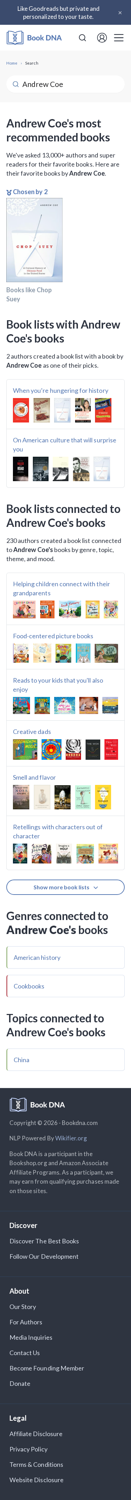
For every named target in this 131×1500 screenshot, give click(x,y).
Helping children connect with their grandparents (61, 588)
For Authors (26, 1322)
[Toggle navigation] (119, 37)
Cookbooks (29, 986)
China (21, 1060)
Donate (19, 1383)
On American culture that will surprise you (64, 444)
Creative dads (32, 731)
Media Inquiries (30, 1337)
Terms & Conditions (36, 1464)
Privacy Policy (28, 1449)
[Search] (82, 37)
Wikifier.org (71, 1138)
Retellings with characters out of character (58, 831)
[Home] (34, 38)
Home (11, 62)
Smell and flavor (34, 777)
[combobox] (82, 37)
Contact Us (24, 1352)
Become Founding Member (46, 1368)
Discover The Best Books (44, 1241)
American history (37, 957)
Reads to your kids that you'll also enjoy (58, 684)
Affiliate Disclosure (36, 1434)
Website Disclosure (36, 1480)
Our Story (22, 1306)
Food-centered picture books (53, 636)
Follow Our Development (44, 1256)
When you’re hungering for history (60, 390)
